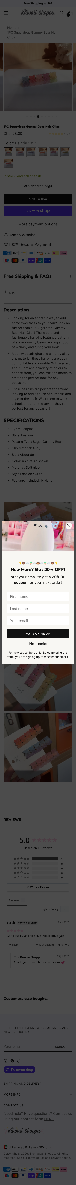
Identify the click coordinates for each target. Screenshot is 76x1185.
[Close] (69, 526)
